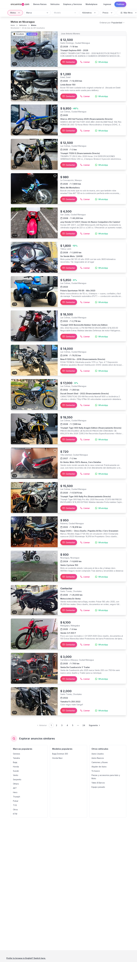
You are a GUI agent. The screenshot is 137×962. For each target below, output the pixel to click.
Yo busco (96, 771)
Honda (16, 766)
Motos (13, 13)
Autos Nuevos (98, 758)
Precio (105, 13)
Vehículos (23, 25)
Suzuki (16, 771)
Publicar (120, 4)
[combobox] (37, 12)
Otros (15, 809)
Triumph (16, 797)
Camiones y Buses (100, 762)
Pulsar (15, 801)
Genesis (16, 754)
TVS (15, 805)
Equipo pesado (98, 787)
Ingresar (107, 4)
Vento (15, 775)
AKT (15, 788)
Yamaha (16, 758)
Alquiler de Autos (99, 766)
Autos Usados (98, 754)
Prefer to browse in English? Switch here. (26, 958)
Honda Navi (57, 758)
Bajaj (15, 762)
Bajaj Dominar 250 (60, 754)
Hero (15, 792)
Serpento (17, 779)
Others (16, 784)
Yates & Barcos (98, 783)
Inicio (13, 25)
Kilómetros (87, 13)
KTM (15, 814)
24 (84, 725)
